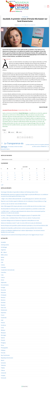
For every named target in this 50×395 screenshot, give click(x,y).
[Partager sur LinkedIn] (30, 137)
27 (22, 179)
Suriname (3, 363)
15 (37, 175)
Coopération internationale (7, 270)
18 (7, 177)
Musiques (3, 332)
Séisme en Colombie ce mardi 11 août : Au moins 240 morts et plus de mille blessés (21, 223)
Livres (27, 16)
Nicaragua (3, 335)
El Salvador (3, 295)
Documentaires (5, 285)
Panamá (3, 340)
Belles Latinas (4, 255)
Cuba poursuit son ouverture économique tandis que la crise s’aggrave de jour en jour (22, 234)
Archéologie (4, 247)
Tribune (3, 370)
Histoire (3, 322)
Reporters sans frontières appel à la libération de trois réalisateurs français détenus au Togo (23, 201)
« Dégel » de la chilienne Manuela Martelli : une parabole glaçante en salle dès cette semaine (23, 198)
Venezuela (3, 378)
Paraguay (3, 342)
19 (14, 177)
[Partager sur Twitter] (23, 137)
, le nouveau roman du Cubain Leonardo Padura (12, 146)
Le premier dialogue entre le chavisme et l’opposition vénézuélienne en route (20, 220)
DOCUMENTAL (21, 390)
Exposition (3, 312)
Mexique (3, 330)
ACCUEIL (5, 390)
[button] (45, 6)
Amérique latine (5, 245)
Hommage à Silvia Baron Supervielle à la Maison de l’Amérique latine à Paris (19, 192)
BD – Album (4, 252)
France (2, 315)
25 (7, 179)
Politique (3, 350)
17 (1, 177)
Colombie (3, 267)
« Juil (2, 185)
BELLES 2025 (27, 390)
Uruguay (3, 375)
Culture (23, 16)
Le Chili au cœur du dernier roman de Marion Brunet (14, 203)
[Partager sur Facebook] (20, 137)
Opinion (3, 337)
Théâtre (3, 368)
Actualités (3, 242)
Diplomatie (3, 282)
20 (22, 177)
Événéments (4, 310)
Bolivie (2, 257)
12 (14, 175)
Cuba (2, 275)
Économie (3, 290)
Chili (2, 262)
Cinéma (3, 265)
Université (3, 373)
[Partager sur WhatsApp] (18, 137)
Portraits (3, 352)
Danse (2, 280)
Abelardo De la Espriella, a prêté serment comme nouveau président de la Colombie (21, 228)
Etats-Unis (3, 307)
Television (3, 365)
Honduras (3, 325)
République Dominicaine (7, 358)
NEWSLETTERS (14, 390)
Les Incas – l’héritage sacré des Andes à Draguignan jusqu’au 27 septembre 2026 (20, 215)
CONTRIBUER (43, 390)
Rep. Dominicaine (5, 355)
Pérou (2, 345)
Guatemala (3, 317)
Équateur (3, 305)
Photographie (4, 347)
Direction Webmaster (30, 24)
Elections (3, 297)
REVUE (9, 390)
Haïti (2, 320)
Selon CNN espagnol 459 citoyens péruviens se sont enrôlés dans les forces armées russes (23, 206)
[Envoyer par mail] (25, 137)
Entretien (3, 302)
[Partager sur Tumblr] (32, 137)
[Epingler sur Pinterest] (27, 137)
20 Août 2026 (25, 391)
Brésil (2, 260)
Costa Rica (3, 272)
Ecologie (3, 287)
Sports (2, 360)
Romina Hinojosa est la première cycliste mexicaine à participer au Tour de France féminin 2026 (24, 225)
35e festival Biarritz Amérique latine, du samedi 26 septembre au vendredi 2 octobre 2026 (23, 208)
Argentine (3, 250)
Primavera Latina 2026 (35, 390)
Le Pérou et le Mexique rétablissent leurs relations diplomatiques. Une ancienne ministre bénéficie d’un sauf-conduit (23, 231)
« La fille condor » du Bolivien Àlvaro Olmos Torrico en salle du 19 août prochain (20, 218)
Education (3, 292)
